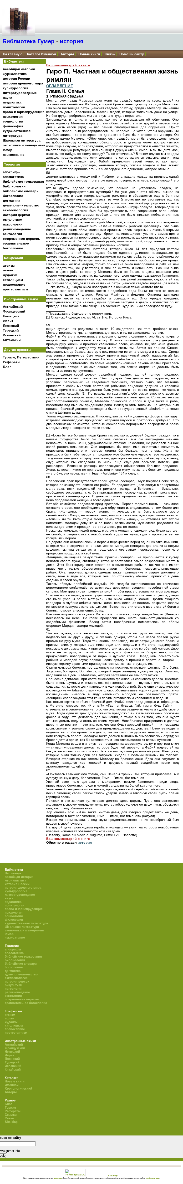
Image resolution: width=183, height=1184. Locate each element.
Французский (14, 311)
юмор (7, 150)
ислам (8, 270)
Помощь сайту (131, 54)
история (71, 41)
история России (16, 78)
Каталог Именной (41, 54)
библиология (14, 186)
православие (14, 284)
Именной (12, 1085)
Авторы (67, 54)
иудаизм (10, 275)
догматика (11, 200)
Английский (13, 306)
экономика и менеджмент (24, 145)
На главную (12, 54)
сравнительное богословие (26, 1003)
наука (7, 97)
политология (14, 107)
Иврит (8, 321)
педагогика (12, 102)
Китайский (12, 340)
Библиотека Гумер (28, 41)
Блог (7, 367)
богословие (13, 196)
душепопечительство (21, 205)
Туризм (10, 1107)
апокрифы (11, 172)
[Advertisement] (24, 449)
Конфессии (13, 258)
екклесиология (15, 210)
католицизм (13, 280)
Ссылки (11, 1114)
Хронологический (18, 1088)
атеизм (9, 265)
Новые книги (89, 54)
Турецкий (11, 330)
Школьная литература (22, 140)
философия (13, 126)
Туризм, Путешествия (21, 357)
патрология (12, 224)
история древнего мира (23, 83)
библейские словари (21, 191)
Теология (12, 164)
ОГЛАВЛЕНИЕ (59, 86)
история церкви (16, 215)
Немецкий (11, 316)
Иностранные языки (21, 299)
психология (13, 116)
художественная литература (26, 923)
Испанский (12, 335)
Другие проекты (17, 350)
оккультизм (12, 219)
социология (13, 121)
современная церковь (21, 238)
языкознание (14, 155)
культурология (15, 88)
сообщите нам (152, 1178)
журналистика (15, 74)
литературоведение (20, 93)
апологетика (13, 177)
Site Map (11, 1122)
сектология (12, 234)
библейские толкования (23, 181)
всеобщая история (19, 69)
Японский (11, 326)
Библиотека (14, 61)
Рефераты (11, 362)
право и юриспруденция (23, 112)
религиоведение (17, 229)
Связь (110, 54)
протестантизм (15, 289)
